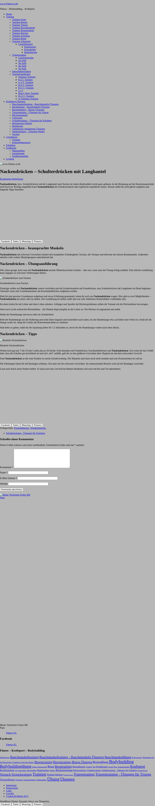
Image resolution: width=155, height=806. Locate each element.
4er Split (22, 66)
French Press (112, 767)
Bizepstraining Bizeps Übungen (72, 762)
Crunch (89, 767)
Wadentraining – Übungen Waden (28, 131)
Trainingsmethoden (21, 74)
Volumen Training (26, 77)
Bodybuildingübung (15, 766)
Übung (53, 779)
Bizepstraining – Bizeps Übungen (28, 109)
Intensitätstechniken (21, 71)
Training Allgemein (21, 41)
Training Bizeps (19, 22)
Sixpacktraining (21, 774)
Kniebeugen (30, 47)
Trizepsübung (7, 779)
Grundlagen (11, 137)
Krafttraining (7, 770)
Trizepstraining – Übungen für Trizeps (30, 112)
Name (4, 472)
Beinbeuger (17, 126)
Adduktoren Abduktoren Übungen (28, 129)
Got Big (10, 793)
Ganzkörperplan (26, 57)
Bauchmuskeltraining (24, 757)
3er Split (22, 63)
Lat (16, 770)
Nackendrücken (21, 428)
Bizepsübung (101, 762)
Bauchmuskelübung (118, 757)
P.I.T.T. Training (26, 88)
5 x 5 (20, 90)
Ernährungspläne (20, 156)
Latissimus (22, 770)
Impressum (11, 785)
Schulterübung (142, 770)
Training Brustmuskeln (23, 30)
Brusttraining (63, 766)
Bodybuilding (121, 761)
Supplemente (18, 153)
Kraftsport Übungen (15, 101)
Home (9, 14)
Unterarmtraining (29, 780)
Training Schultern (21, 36)
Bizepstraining (44, 762)
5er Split (22, 68)
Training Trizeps (20, 25)
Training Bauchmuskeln (23, 27)
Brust (51, 766)
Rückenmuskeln (20, 115)
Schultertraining (94, 770)
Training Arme (19, 19)
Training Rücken (20, 33)
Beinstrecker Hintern (22, 123)
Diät (94, 767)
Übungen (67, 779)
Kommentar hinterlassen (11, 179)
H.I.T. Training (25, 79)
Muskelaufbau (43, 770)
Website (4, 483)
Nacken (16, 134)
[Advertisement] (22, 218)
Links (9, 790)
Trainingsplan (68, 775)
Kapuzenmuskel (124, 767)
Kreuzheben (30, 49)
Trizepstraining (84, 774)
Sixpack (5, 774)
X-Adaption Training (28, 98)
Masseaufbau (18, 150)
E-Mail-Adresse (8, 478)
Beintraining (137, 757)
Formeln (16, 139)
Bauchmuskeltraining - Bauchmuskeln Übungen (71, 757)
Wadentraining (41, 780)
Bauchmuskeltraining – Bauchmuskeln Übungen (35, 104)
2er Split (22, 60)
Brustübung (79, 766)
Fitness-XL (11, 733)
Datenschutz (12, 788)
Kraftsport (137, 766)
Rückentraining (64, 770)
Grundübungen (25, 44)
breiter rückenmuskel (39, 767)
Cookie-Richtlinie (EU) (17, 796)
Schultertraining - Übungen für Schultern (25, 433)
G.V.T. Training (25, 82)
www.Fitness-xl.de (9, 3)
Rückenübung (79, 770)
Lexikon (10, 159)
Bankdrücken (30, 52)
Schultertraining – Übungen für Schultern (32, 120)
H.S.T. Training (25, 85)
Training (10, 16)
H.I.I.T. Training (26, 96)
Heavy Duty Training (28, 93)
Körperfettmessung (21, 142)
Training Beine (19, 38)
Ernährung (11, 148)
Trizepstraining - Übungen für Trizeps (123, 774)
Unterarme (17, 118)
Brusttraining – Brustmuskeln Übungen (31, 107)
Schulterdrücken (38, 428)
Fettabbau (10, 145)
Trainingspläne (19, 55)
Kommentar (6, 467)
